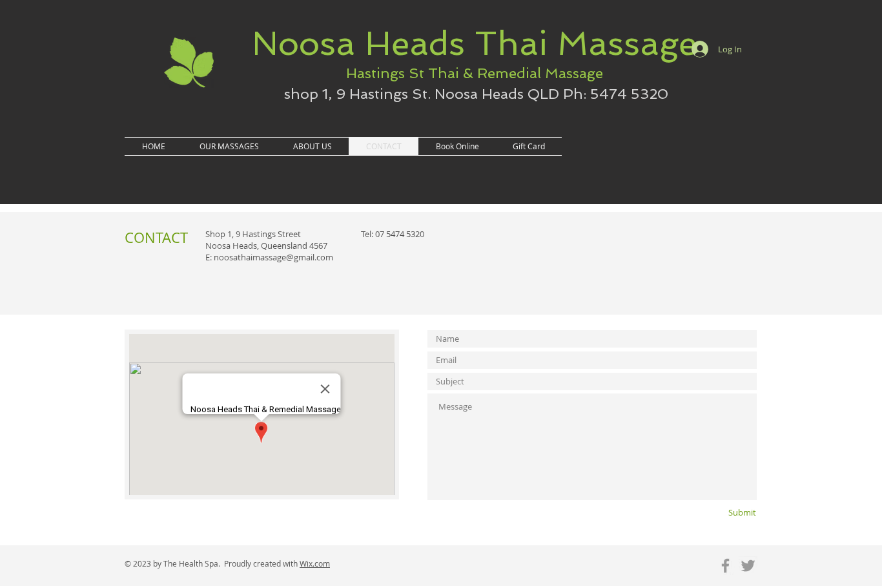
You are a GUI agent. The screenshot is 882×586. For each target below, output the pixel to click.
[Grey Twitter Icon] (748, 565)
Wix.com (315, 563)
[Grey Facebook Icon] (725, 565)
